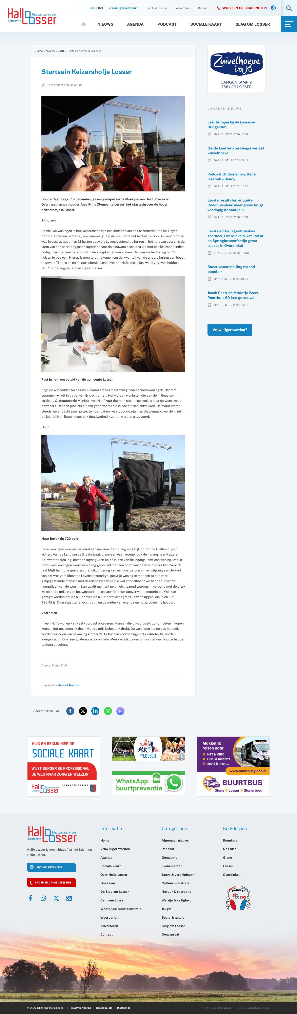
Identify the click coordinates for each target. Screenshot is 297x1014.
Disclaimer (123, 1007)
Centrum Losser (112, 900)
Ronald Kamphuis (221, 1008)
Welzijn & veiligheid (177, 900)
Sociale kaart (206, 24)
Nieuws (105, 24)
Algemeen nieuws (175, 840)
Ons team (107, 883)
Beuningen (231, 840)
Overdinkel (231, 875)
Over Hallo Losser (157, 8)
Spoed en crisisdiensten (53, 882)
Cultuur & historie (175, 883)
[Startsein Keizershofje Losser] (113, 144)
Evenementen (172, 866)
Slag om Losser (253, 24)
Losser (228, 866)
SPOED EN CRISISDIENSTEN (244, 8)
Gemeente (169, 857)
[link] (273, 8)
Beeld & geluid (173, 917)
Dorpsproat (170, 934)
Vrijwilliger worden (115, 849)
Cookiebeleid (104, 1007)
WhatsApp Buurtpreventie (120, 909)
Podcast (167, 24)
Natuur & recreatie (176, 892)
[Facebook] (30, 898)
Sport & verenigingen (178, 875)
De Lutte (229, 849)
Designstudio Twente (258, 1008)
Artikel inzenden (49, 867)
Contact (203, 8)
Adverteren (183, 8)
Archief (63, 685)
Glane (227, 857)
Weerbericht (110, 917)
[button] (289, 8)
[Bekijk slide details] (236, 69)
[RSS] (69, 898)
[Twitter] (56, 898)
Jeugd (166, 909)
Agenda (135, 24)
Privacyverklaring (80, 1007)
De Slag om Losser (114, 892)
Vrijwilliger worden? (230, 330)
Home (85, 24)
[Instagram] (43, 898)
